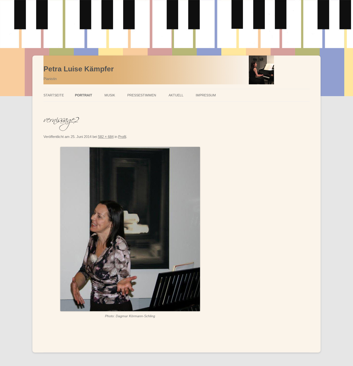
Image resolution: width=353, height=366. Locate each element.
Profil (122, 137)
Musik (109, 95)
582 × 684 (106, 137)
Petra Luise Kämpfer (78, 69)
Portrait (83, 95)
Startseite (53, 95)
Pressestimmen (141, 95)
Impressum (206, 95)
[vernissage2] (130, 229)
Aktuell (176, 95)
